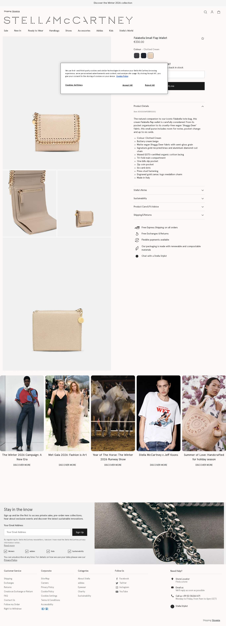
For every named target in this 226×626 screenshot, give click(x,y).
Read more (9, 546)
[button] (57, 103)
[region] (114, 78)
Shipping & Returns (143, 215)
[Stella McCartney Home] (68, 20)
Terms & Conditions (50, 600)
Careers (45, 583)
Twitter (123, 583)
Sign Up (80, 532)
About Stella (84, 579)
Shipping (8, 579)
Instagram (124, 587)
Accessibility (47, 605)
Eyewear (82, 587)
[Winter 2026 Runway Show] (113, 413)
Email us (179, 588)
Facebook (124, 579)
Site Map (45, 579)
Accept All (128, 85)
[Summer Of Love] (204, 413)
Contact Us (9, 600)
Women (11, 551)
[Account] (212, 12)
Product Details (141, 106)
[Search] (205, 12)
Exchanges (9, 583)
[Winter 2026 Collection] (22, 413)
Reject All (150, 85)
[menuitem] (18, 30)
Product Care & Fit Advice (146, 207)
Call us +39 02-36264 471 (188, 596)
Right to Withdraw (13, 609)
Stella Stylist (182, 606)
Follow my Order (12, 605)
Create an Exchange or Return (18, 592)
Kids (52, 551)
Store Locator (183, 579)
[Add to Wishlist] (203, 38)
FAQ (6, 596)
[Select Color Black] (137, 56)
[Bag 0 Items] (218, 12)
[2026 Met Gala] (67, 413)
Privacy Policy (10, 560)
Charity (81, 592)
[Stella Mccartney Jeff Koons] (159, 413)
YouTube (123, 592)
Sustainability (140, 198)
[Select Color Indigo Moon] (144, 56)
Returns (8, 587)
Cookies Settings (49, 596)
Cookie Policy (47, 592)
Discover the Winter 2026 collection (113, 3)
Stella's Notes (140, 190)
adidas (32, 551)
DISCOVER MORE (21, 465)
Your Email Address (13, 525)
